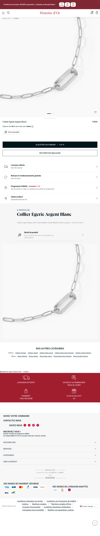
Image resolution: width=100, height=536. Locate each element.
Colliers (16, 18)
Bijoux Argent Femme (80, 356)
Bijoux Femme (22, 356)
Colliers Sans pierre (46, 353)
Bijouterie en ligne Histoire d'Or (10, 372)
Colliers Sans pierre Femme (64, 353)
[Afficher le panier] (97, 13)
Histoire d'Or (6, 18)
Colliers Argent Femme (83, 353)
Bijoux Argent (33, 356)
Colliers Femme (20, 353)
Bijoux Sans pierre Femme (62, 356)
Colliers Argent (33, 353)
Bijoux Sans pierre (46, 356)
